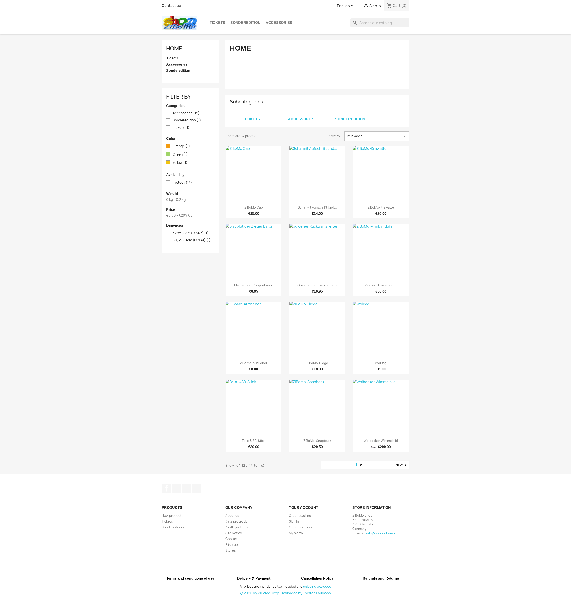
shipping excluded (317, 586)
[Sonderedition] (350, 113)
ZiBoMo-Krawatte (381, 207)
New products (172, 515)
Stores (230, 550)
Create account (301, 527)
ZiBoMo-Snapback (317, 441)
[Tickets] (252, 113)
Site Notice (233, 533)
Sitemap (231, 544)
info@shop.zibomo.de (383, 533)
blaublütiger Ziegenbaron (253, 285)
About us (232, 515)
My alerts (296, 533)
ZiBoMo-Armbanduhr (381, 285)
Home (174, 48)
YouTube (186, 488)
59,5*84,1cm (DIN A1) (192, 240)
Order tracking (300, 515)
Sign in (294, 521)
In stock (182, 182)
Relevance (377, 136)
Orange (181, 146)
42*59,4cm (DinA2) (191, 233)
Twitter (176, 488)
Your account (303, 507)
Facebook (166, 488)
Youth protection (238, 527)
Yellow (180, 162)
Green (180, 154)
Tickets (217, 23)
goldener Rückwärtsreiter (317, 285)
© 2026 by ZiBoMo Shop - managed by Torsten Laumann (285, 593)
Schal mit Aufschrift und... (317, 207)
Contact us (171, 5)
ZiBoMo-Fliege (317, 363)
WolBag (381, 363)
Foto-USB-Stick (253, 441)
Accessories (279, 23)
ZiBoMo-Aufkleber (253, 363)
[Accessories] (301, 113)
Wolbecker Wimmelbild (381, 441)
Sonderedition (245, 23)
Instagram (196, 488)
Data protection (237, 521)
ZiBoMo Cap (253, 207)
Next (402, 465)
